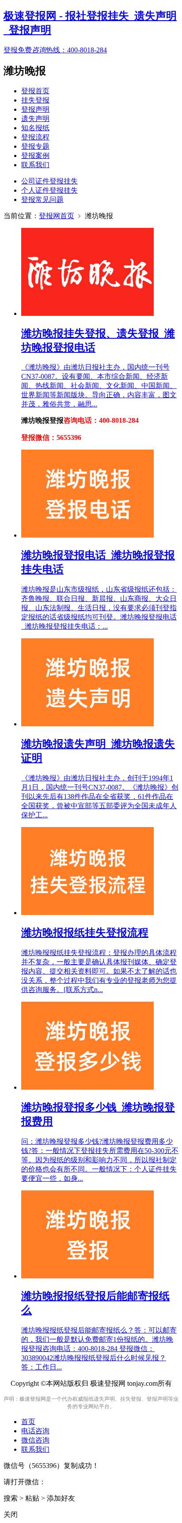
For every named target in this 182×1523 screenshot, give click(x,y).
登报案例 (35, 155)
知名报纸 (35, 128)
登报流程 (35, 137)
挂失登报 (35, 100)
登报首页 (35, 91)
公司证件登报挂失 (49, 181)
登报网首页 (56, 216)
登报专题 (35, 146)
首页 (28, 1421)
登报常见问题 (42, 199)
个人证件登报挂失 (49, 190)
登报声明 (35, 109)
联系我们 (35, 164)
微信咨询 (35, 1440)
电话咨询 (35, 1431)
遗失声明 (35, 118)
